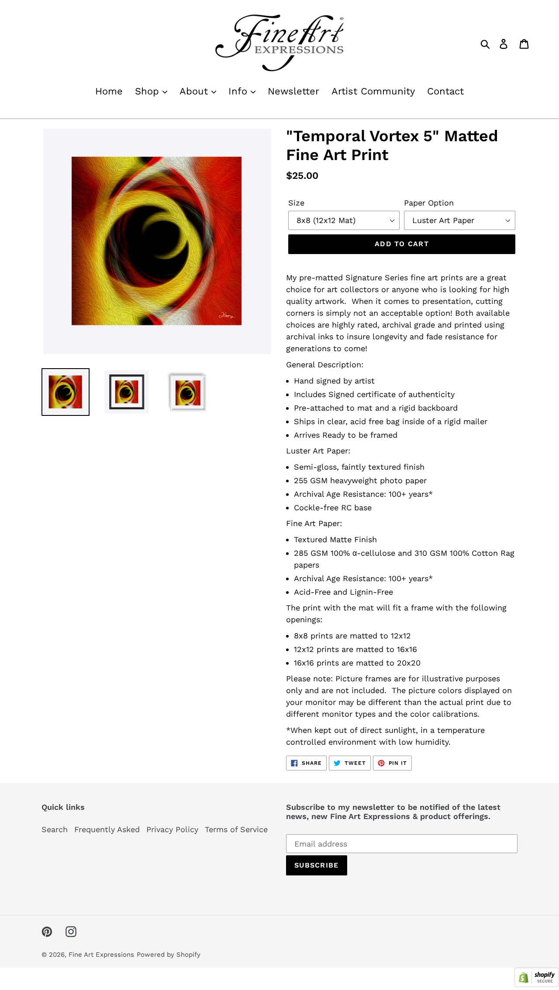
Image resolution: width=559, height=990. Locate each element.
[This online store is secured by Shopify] (536, 984)
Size (296, 202)
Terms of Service (236, 829)
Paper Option (429, 202)
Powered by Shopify (168, 955)
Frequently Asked (107, 829)
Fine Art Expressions (101, 955)
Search (54, 829)
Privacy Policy (172, 829)
